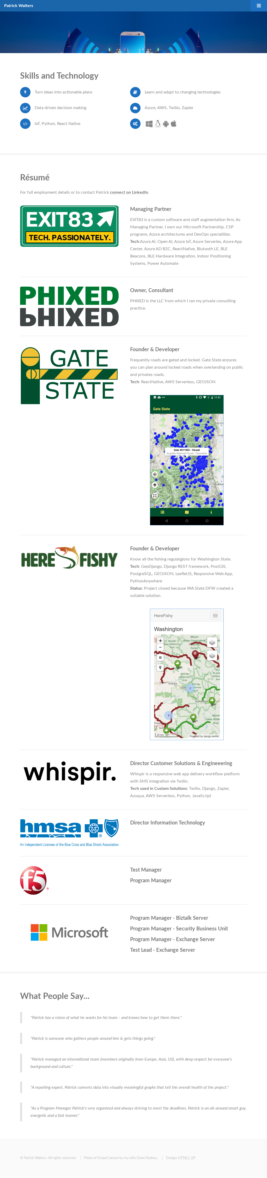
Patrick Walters (18, 6)
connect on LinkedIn (129, 192)
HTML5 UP (186, 1158)
